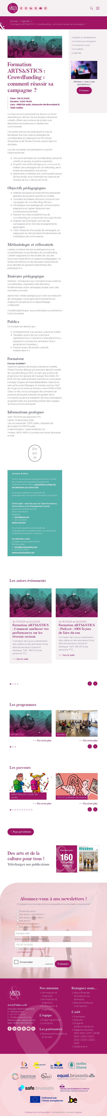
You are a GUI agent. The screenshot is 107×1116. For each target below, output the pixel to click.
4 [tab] (17, 684)
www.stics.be (18, 522)
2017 (89, 1033)
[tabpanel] (31, 626)
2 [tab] (13, 684)
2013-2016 (79, 1033)
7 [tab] (24, 810)
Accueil (14, 21)
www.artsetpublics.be (23, 552)
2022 (77, 1040)
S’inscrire (34, 453)
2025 (76, 1043)
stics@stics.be (21, 517)
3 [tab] (15, 684)
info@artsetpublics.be (25, 547)
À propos (79, 1016)
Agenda (25, 21)
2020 (84, 1036)
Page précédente (21, 831)
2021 (90, 1036)
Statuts (78, 1020)
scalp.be (78, 1112)
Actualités (78, 49)
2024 (91, 1040)
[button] (91, 8)
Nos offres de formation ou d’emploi (82, 996)
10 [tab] (32, 810)
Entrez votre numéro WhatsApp (31, 939)
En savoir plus (44, 740)
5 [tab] (20, 810)
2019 (77, 1036)
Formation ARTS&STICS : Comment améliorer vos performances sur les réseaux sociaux (31, 631)
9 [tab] (29, 810)
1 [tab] (10, 684)
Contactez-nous (81, 45)
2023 (84, 1040)
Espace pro (80, 1046)
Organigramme (51, 1020)
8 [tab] (27, 810)
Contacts (47, 1023)
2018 (96, 1033)
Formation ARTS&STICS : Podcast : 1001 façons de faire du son (77, 629)
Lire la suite (23, 659)
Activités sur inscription (84, 41)
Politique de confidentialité (37, 1112)
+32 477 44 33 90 (18, 1014)
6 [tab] (22, 810)
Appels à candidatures (84, 37)
